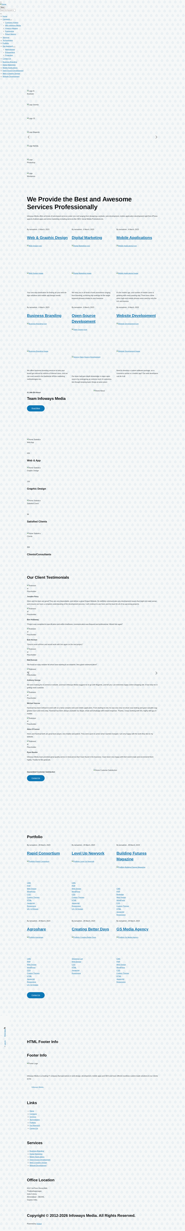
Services (33, 1117)
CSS (29, 894)
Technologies (35, 1120)
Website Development (11, 76)
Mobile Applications (10, 68)
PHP (29, 886)
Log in (5, 1042)
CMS (29, 883)
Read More (36, 408)
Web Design (31, 889)
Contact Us (36, 778)
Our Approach (35, 1125)
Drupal (39, 1224)
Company (33, 1114)
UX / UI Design (32, 909)
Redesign (120, 894)
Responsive (31, 906)
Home (32, 1111)
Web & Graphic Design (11, 73)
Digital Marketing (9, 65)
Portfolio (33, 1123)
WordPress (31, 892)
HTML (29, 900)
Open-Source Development (13, 71)
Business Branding (10, 62)
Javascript (31, 903)
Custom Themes (33, 897)
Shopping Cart (77, 959)
